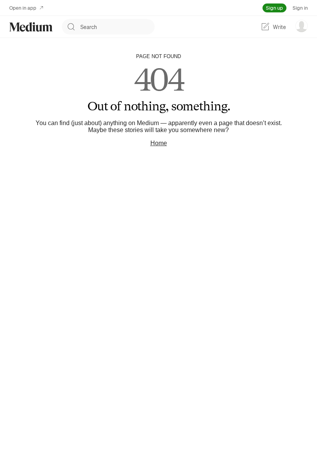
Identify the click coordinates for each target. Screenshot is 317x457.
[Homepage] (31, 27)
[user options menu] (301, 26)
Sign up (274, 7)
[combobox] (117, 26)
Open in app (22, 7)
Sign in (300, 7)
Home (158, 143)
